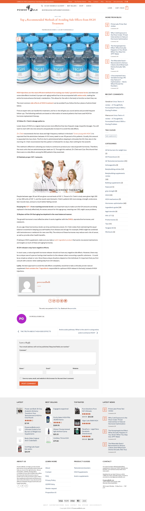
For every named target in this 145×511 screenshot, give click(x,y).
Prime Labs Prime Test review (119, 25)
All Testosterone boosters (114, 161)
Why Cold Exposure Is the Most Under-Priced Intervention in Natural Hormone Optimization (119, 36)
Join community (118, 1)
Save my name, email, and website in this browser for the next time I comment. (48, 378)
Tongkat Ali (109, 228)
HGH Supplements (81, 472)
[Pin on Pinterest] (61, 301)
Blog (89, 1)
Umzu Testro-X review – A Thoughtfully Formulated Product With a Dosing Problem (115, 105)
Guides (88, 6)
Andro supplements (81, 476)
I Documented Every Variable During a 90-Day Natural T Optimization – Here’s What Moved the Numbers (119, 81)
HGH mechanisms (111, 199)
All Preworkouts (111, 157)
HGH (56, 16)
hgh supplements (111, 136)
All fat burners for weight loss (116, 150)
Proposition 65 (50, 492)
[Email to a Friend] (58, 301)
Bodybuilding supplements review (115, 174)
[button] (110, 8)
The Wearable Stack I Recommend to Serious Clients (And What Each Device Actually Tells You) (119, 65)
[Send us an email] (127, 1)
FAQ (102, 1)
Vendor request (51, 488)
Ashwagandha (110, 165)
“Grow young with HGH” (82, 134)
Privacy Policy (50, 480)
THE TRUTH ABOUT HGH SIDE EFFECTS (35, 331)
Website (75, 368)
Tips (59, 16)
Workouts (109, 232)
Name (21, 368)
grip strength (110, 191)
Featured (108, 187)
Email (48, 368)
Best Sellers (71, 6)
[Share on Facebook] (50, 301)
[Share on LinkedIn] (65, 301)
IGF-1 (28, 207)
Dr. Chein (20, 134)
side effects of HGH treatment (42, 103)
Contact (95, 1)
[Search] (42, 6)
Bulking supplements (113, 183)
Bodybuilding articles (113, 169)
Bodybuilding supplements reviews (55, 10)
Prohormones (110, 220)
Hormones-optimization (114, 203)
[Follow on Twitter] (22, 486)
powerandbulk (68, 29)
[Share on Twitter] (54, 301)
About (70, 1)
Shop (81, 6)
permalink (73, 308)
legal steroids (110, 211)
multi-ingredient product (63, 240)
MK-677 (108, 215)
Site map (108, 1)
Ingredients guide (111, 207)
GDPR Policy (50, 484)
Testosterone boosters (82, 468)
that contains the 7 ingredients (37, 268)
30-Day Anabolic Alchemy (54, 6)
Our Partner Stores (80, 1)
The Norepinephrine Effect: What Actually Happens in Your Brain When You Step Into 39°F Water (119, 50)
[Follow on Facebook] (125, 1)
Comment (23, 350)
